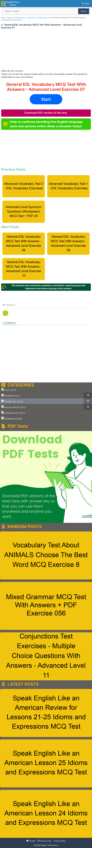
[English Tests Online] (10, 3)
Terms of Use (45, 841)
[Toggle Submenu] (88, 395)
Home (3, 18)
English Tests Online (49, 845)
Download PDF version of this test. (46, 112)
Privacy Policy (60, 841)
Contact (31, 841)
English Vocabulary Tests (16, 18)
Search (84, 11)
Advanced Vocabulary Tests (37, 18)
